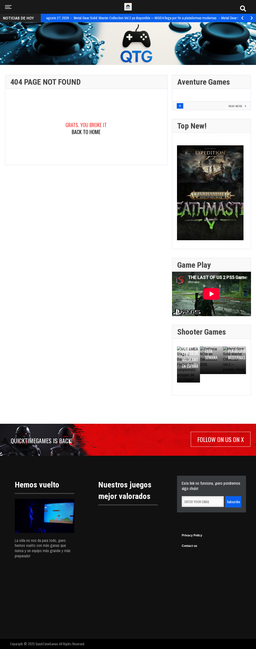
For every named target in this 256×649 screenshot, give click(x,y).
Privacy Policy (192, 535)
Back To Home (86, 132)
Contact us (189, 546)
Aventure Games (203, 82)
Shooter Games (201, 332)
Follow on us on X (220, 439)
